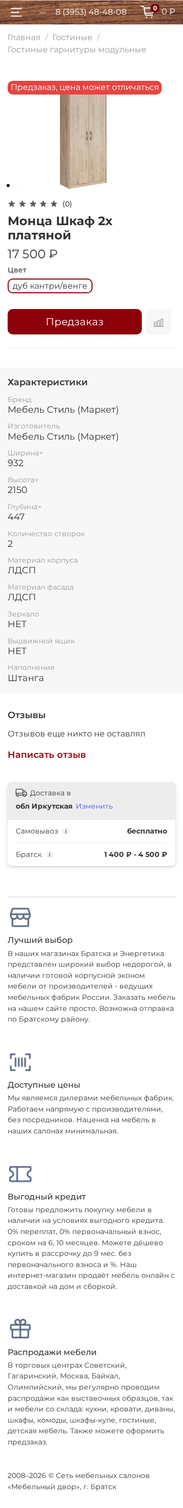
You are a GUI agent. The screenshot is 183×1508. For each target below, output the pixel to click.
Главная (24, 37)
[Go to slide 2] (15, 185)
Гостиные (72, 37)
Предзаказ (75, 322)
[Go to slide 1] (8, 185)
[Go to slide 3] (22, 185)
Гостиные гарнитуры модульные (77, 49)
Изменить (94, 806)
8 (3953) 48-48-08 (91, 12)
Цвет (17, 270)
